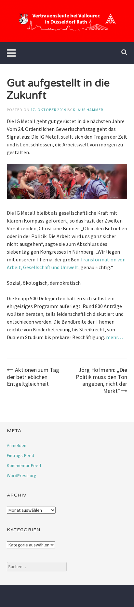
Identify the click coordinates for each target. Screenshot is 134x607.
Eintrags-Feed (20, 455)
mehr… (114, 337)
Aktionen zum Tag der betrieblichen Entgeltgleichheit (33, 376)
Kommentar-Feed (24, 465)
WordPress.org (21, 475)
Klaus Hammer (88, 109)
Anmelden (16, 445)
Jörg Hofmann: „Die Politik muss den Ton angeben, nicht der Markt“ (101, 380)
